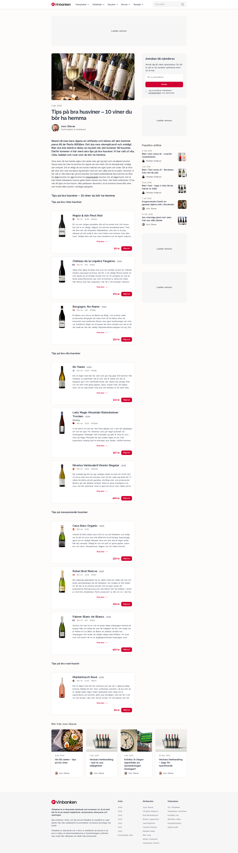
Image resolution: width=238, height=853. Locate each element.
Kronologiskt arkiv (125, 835)
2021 (120, 827)
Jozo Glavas (148, 807)
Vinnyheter (81, 4)
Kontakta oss (173, 815)
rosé (116, 177)
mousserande (92, 177)
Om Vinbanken (174, 807)
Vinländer (97, 4)
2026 (120, 807)
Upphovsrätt (173, 827)
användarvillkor (155, 93)
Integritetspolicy (174, 823)
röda (57, 177)
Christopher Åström (151, 843)
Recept (137, 4)
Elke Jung (147, 835)
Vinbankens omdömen (177, 811)
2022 (120, 823)
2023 (120, 819)
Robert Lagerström (151, 819)
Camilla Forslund (150, 827)
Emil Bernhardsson (150, 815)
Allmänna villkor (174, 819)
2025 (120, 811)
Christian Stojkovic (150, 811)
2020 (120, 831)
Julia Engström (149, 823)
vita (72, 177)
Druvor (124, 4)
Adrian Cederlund (150, 839)
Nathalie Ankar (149, 831)
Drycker (111, 4)
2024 (120, 815)
